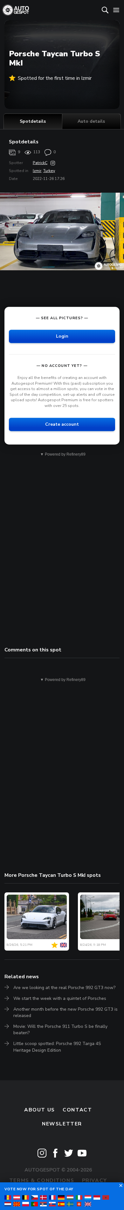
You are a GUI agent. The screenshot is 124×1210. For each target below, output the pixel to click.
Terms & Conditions (41, 1180)
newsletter (62, 1123)
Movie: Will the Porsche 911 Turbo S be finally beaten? (60, 1029)
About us (39, 1109)
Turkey (49, 170)
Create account (62, 424)
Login (62, 336)
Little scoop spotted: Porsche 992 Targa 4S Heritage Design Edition (57, 1047)
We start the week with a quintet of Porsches (59, 998)
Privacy (94, 1180)
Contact (77, 1109)
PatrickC (40, 162)
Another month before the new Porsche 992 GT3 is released (65, 1012)
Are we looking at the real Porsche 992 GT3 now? (64, 988)
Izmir (37, 170)
